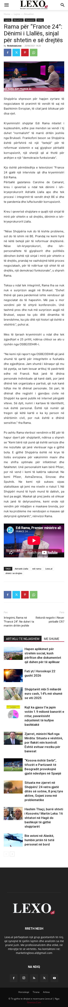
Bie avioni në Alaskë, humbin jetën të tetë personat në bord (39, 840)
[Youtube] (54, 978)
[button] (6, 5)
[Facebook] (7, 52)
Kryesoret (30, 20)
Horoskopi (23, 992)
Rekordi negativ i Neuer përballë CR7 (50, 619)
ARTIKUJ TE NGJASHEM (22, 639)
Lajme (17, 14)
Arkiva (46, 992)
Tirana (36, 992)
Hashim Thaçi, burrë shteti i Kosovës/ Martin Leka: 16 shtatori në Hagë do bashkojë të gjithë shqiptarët (44, 817)
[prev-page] (6, 854)
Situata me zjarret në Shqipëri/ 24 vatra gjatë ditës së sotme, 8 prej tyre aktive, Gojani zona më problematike (44, 791)
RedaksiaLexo (14, 45)
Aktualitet (29, 14)
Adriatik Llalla (21, 568)
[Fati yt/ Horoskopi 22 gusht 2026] (13, 675)
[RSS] (34, 978)
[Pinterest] (25, 52)
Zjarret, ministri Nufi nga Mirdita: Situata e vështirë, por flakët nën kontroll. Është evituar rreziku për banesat (44, 742)
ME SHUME (51, 639)
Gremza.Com (34, 1002)
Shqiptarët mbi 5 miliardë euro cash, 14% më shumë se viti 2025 (43, 693)
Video (40, 20)
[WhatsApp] (33, 52)
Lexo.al (48, 568)
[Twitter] (16, 52)
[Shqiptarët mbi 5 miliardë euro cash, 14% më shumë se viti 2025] (13, 693)
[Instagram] (24, 978)
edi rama (36, 568)
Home (7, 14)
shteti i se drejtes (13, 573)
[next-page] (12, 854)
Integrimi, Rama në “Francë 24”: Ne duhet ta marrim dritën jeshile (19, 621)
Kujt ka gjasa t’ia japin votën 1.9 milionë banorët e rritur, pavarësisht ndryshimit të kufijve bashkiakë (44, 715)
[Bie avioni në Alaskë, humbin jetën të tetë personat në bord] (13, 840)
